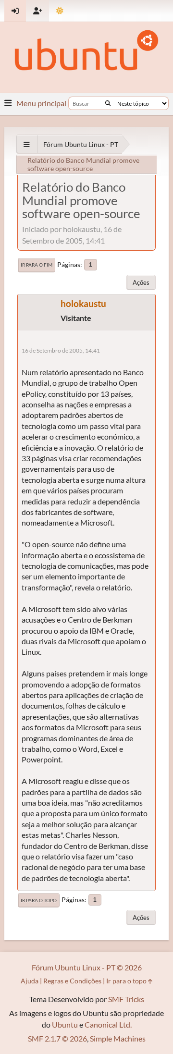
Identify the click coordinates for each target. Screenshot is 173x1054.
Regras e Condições (72, 981)
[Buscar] (107, 103)
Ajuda (29, 981)
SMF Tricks (126, 999)
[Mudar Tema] (60, 11)
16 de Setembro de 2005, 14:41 (61, 350)
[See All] (27, 144)
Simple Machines (118, 1038)
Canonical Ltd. (108, 1024)
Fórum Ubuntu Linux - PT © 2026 (87, 967)
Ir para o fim (36, 265)
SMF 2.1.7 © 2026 (57, 1038)
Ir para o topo (39, 900)
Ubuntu (65, 1024)
